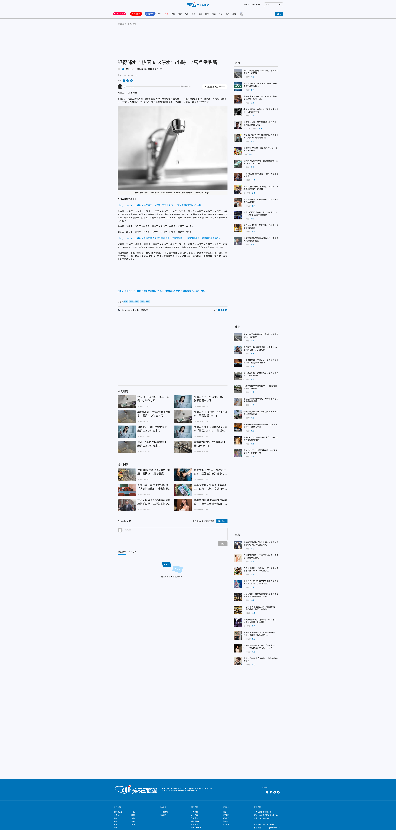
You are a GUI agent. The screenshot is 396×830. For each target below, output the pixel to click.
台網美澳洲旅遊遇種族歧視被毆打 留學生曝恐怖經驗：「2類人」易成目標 (183, 505)
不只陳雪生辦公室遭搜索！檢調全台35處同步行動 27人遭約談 (238, 350)
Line (274, 792)
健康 (227, 14)
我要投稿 (226, 824)
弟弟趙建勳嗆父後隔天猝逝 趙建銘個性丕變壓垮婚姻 (238, 202)
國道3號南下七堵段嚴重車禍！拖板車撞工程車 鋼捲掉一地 (238, 453)
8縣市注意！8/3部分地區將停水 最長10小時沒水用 (127, 416)
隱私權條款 (195, 821)
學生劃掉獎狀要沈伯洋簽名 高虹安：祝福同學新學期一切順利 (238, 189)
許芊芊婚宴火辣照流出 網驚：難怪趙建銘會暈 (238, 177)
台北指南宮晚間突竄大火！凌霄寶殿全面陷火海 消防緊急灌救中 (238, 363)
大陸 (214, 14)
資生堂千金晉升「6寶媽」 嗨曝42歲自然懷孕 (238, 661)
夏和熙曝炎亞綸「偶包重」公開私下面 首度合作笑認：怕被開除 (238, 622)
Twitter (263, 792)
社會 (180, 14)
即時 (159, 14)
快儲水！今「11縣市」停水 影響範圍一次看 (183, 401)
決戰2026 (150, 14)
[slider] (152, 86)
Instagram (271, 792)
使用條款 (194, 818)
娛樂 (187, 14)
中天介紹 (194, 812)
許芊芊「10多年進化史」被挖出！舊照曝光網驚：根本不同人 (238, 99)
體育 (193, 14)
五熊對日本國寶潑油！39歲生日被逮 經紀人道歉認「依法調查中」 (238, 635)
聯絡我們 (226, 818)
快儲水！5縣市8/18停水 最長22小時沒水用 (127, 401)
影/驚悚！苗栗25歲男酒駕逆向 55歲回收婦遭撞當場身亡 (238, 440)
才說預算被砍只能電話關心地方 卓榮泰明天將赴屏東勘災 (238, 241)
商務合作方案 (196, 827)
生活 (200, 14)
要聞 (173, 14)
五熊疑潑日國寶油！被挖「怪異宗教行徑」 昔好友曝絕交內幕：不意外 (238, 648)
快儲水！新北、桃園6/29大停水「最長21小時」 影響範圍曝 (183, 432)
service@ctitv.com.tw (271, 828)
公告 (224, 812)
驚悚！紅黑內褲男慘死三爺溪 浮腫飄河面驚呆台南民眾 (238, 73)
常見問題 (226, 815)
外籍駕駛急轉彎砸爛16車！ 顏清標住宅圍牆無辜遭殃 (238, 389)
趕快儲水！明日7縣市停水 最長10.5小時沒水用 (127, 432)
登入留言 (222, 521)
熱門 (166, 14)
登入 (279, 14)
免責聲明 (194, 824)
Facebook (267, 792)
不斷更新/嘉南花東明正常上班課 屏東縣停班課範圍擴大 (238, 86)
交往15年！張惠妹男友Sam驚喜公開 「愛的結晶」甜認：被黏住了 (238, 610)
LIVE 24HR (120, 14)
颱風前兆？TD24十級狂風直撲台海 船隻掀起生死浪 (238, 151)
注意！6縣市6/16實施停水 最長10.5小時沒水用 (127, 447)
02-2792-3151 (268, 825)
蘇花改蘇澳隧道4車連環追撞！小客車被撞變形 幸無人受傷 (238, 427)
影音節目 (163, 815)
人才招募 (194, 815)
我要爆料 (226, 821)
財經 (234, 14)
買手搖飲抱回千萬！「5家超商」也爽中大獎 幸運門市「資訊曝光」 (183, 490)
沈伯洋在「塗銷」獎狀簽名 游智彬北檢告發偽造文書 (238, 228)
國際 (207, 14)
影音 (220, 14)
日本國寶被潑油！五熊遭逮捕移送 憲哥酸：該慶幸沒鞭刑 (238, 558)
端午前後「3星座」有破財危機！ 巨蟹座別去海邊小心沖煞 (183, 474)
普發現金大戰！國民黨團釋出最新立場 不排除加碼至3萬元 (238, 125)
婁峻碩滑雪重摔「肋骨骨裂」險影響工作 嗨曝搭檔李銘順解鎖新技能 (238, 545)
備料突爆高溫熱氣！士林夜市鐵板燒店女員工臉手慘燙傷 (238, 414)
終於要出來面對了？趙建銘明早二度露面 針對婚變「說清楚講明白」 (238, 138)
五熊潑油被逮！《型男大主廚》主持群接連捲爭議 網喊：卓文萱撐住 (238, 571)
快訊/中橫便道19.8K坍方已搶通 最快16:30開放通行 (127, 474)
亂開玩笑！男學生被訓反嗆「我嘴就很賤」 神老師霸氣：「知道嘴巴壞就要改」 (127, 490)
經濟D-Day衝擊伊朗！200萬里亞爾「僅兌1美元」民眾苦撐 (238, 164)
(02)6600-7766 (265, 818)
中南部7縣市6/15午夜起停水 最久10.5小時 (183, 447)
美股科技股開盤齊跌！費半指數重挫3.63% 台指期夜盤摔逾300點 (238, 215)
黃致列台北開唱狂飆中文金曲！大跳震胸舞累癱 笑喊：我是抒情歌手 (238, 584)
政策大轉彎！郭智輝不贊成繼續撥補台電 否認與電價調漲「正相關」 (127, 505)
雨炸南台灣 (136, 14)
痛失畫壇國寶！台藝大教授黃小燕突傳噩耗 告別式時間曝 (238, 112)
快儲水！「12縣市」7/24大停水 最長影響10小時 (183, 416)
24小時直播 (164, 812)
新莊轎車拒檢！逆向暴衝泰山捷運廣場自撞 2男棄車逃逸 (238, 376)
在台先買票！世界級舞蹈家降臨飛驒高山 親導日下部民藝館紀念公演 (238, 597)
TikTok (278, 792)
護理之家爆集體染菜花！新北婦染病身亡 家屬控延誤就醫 (238, 402)
